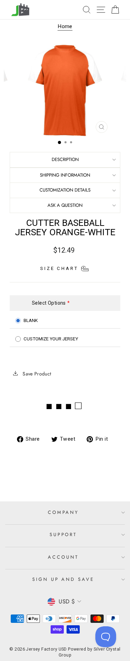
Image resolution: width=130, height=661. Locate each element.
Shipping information (65, 175)
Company (63, 512)
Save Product (36, 373)
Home (65, 26)
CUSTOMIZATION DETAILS (65, 190)
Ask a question (65, 205)
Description (65, 159)
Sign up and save (63, 579)
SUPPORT (63, 534)
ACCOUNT (63, 557)
